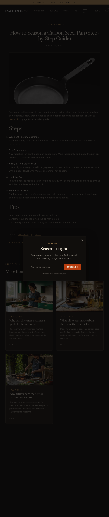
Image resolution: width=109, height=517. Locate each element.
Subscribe (72, 267)
